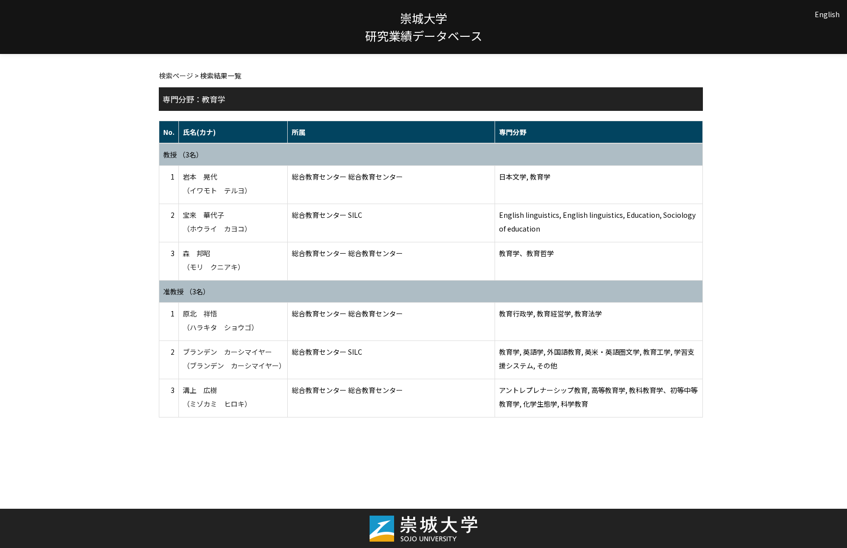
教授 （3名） (183, 154)
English (827, 14)
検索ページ (176, 75)
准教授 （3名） (186, 291)
